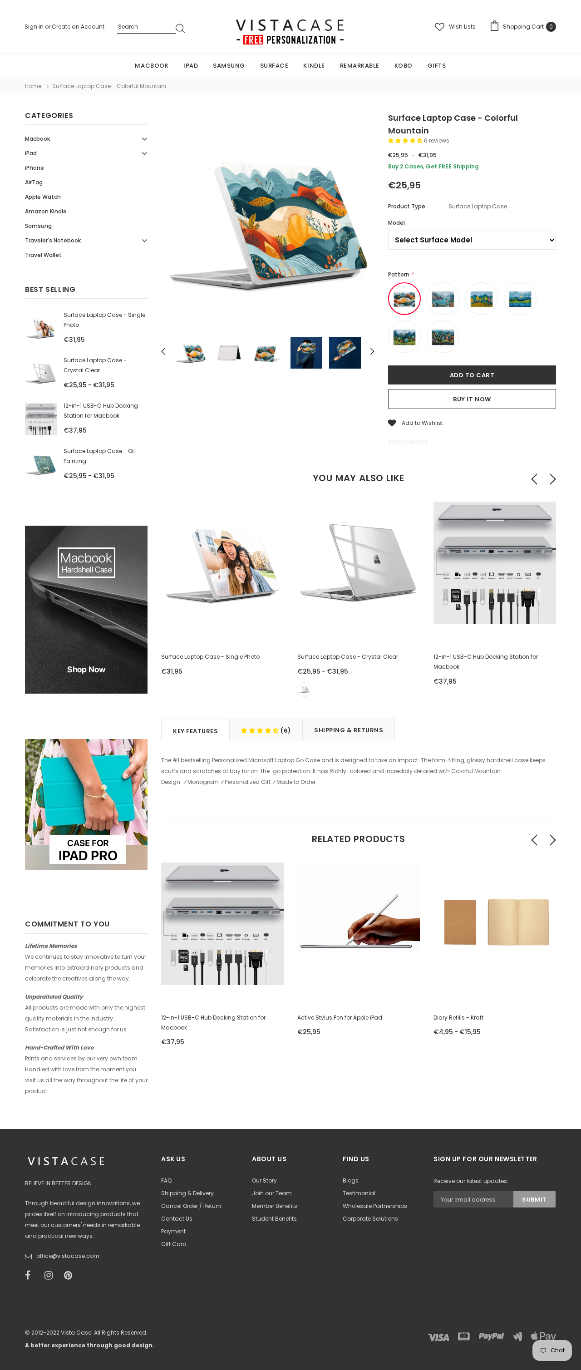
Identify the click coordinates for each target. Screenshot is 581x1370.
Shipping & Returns (348, 730)
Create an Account (78, 26)
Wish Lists (462, 26)
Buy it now (472, 399)
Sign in (35, 26)
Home (33, 86)
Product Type (406, 206)
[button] (406, 140)
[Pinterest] (71, 1276)
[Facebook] (32, 1276)
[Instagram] (51, 1276)
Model (396, 223)
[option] (267, 222)
